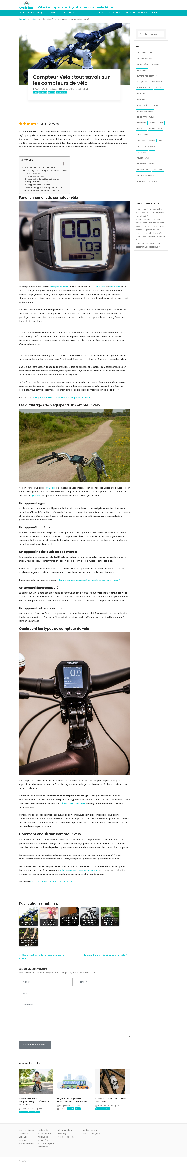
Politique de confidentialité (44, 1132)
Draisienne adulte (144, 99)
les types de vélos (58, 286)
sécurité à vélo (61, 92)
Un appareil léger (33, 173)
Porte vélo (141, 123)
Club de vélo (157, 82)
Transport (96, 13)
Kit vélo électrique (145, 111)
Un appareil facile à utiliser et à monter (42, 179)
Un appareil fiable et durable (38, 184)
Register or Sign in (160, 5)
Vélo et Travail (143, 158)
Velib (139, 146)
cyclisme (51, 92)
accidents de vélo (144, 58)
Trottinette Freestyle (146, 140)
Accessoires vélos (102, 1109)
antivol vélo (142, 64)
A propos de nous (26, 1143)
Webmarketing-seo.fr (92, 1133)
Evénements (68, 13)
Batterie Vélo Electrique (147, 76)
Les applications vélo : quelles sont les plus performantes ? (60, 397)
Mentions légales (26, 1130)
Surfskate (141, 129)
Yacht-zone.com (66, 1137)
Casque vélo (142, 82)
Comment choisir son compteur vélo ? (41, 190)
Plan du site (24, 1133)
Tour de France (143, 134)
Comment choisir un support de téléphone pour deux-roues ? (89, 579)
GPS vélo (50, 487)
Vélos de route (143, 170)
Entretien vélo (143, 105)
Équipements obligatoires (148, 181)
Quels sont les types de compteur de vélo (42, 187)
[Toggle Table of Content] (64, 164)
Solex (161, 123)
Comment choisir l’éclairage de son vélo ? (51, 881)
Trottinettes (114, 13)
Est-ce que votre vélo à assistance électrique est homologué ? (150, 212)
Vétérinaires (43, 1147)
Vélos (21, 13)
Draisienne (35, 1112)
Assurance (156, 64)
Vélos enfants (25, 1112)
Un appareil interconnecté (37, 182)
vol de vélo (142, 152)
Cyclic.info (35, 1161)
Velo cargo (150, 146)
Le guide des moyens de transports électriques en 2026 (72, 1100)
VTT (152, 152)
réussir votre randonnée (72, 803)
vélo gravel (114, 286)
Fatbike (156, 105)
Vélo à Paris (158, 170)
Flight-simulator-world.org (65, 1132)
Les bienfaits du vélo (145, 117)
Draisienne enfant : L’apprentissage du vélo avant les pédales (34, 1101)
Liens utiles (24, 1137)
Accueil (22, 19)
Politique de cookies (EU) (43, 1138)
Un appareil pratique (35, 176)
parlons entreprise (46, 1143)
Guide (53, 13)
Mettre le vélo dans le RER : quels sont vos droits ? (150, 236)
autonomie (43, 92)
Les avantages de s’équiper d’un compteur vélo (44, 170)
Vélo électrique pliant (146, 175)
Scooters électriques (136, 13)
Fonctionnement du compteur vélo (38, 167)
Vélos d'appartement (145, 164)
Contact (155, 13)
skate (152, 123)
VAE (160, 140)
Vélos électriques (36, 13)
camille (62, 1109)
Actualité (70, 1109)
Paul (40, 1109)
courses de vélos (144, 88)
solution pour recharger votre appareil (78, 870)
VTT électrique (98, 286)
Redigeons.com (90, 1130)
